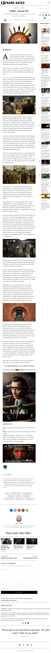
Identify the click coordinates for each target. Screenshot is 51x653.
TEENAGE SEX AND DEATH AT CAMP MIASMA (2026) (44, 71)
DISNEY (7, 493)
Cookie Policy (11, 616)
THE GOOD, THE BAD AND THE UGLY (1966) (45, 146)
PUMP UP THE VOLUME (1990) (44, 113)
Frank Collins (4, 551)
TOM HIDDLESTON (19, 498)
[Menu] (48, 2)
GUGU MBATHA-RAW (16, 493)
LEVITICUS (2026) (45, 130)
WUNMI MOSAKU (29, 498)
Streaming (16, 7)
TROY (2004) (44, 200)
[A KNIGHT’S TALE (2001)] (45, 30)
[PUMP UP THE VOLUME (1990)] (45, 109)
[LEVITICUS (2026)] (45, 126)
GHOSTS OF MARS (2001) (45, 52)
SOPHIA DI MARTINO (9, 498)
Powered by (5, 474)
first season (8, 77)
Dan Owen (10, 19)
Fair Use (17, 618)
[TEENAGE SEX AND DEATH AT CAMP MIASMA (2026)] (45, 66)
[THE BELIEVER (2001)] (45, 162)
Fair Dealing (26, 618)
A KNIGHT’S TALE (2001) (45, 34)
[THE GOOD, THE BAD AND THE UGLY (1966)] (45, 142)
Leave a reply (27, 19)
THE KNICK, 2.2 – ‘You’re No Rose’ (19, 547)
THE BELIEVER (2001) (44, 166)
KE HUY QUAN (11, 496)
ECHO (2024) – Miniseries (30, 547)
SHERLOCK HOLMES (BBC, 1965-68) (5, 547)
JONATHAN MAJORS (27, 493)
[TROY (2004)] (45, 196)
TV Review (22, 7)
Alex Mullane (17, 549)
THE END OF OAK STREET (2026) (45, 180)
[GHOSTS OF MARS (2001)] (45, 48)
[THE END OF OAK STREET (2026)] (45, 176)
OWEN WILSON (26, 496)
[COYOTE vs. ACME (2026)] (45, 90)
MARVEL (18, 496)
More (31, 527)
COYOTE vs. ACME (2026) (45, 94)
